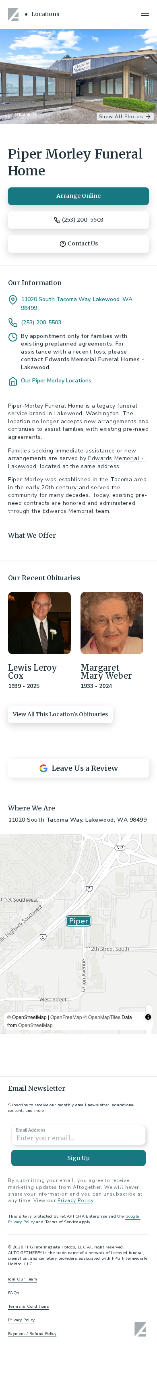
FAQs (14, 1293)
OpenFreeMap (66, 1016)
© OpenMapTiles (101, 1016)
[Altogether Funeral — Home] (14, 14)
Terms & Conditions (28, 1306)
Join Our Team (22, 1279)
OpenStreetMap (35, 1024)
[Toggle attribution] (148, 1017)
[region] (78, 934)
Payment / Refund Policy (32, 1334)
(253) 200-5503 (41, 323)
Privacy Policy (75, 1200)
